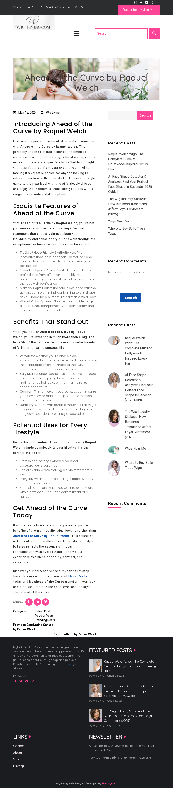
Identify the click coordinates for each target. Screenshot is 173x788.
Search (145, 115)
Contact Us (21, 746)
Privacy (18, 766)
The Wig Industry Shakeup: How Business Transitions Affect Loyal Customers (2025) (128, 716)
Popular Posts (44, 615)
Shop (17, 759)
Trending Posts (45, 620)
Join (69, 664)
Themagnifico (109, 783)
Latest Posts (43, 611)
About (17, 753)
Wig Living (23, 36)
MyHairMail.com (80, 576)
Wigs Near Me (118, 221)
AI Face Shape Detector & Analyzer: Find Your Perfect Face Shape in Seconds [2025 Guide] (130, 691)
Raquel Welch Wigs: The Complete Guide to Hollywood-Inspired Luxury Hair (130, 666)
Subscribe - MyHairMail (139, 10)
